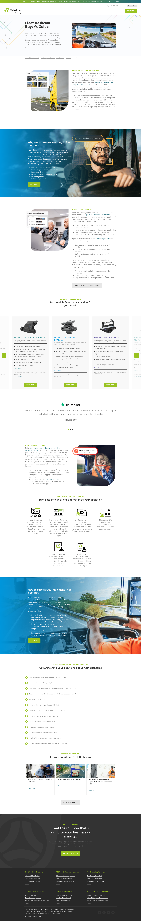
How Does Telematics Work (63, 898)
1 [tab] (68, 429)
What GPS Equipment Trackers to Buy (97, 898)
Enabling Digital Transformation (65, 881)
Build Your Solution (70, 854)
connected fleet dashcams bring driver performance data (42, 449)
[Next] (136, 355)
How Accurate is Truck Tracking (95, 881)
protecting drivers (103, 238)
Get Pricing (34, 184)
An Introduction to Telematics (64, 895)
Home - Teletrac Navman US (32, 58)
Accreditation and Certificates (57, 911)
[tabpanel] (70, 419)
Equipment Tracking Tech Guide (96, 895)
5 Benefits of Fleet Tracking (32, 881)
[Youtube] (113, 912)
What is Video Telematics (63, 901)
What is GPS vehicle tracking (64, 879)
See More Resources (70, 802)
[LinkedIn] (108, 912)
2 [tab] (70, 429)
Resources (68, 58)
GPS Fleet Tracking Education (67, 909)
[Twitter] (104, 912)
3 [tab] (72, 429)
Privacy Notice (29, 909)
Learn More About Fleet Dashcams (87, 285)
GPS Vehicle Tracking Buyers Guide (65, 876)
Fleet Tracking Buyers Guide (32, 879)
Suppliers (47, 914)
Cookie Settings (56, 914)
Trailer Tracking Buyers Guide (33, 898)
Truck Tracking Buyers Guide (94, 876)
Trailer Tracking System (31, 895)
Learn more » (18, 376)
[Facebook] (99, 912)
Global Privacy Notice (42, 911)
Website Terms (38, 909)
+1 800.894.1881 (114, 6)
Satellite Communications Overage (34, 914)
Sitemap (55, 909)
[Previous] (3, 355)
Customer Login (132, 6)
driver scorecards (54, 479)
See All (27, 884)
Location (122, 6)
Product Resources (30, 911)
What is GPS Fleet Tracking (32, 876)
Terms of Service (47, 909)
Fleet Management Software (48, 58)
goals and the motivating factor (98, 215)
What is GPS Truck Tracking (94, 879)
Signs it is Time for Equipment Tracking (97, 901)
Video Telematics (60, 58)
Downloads (70, 911)
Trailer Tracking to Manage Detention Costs (37, 901)
